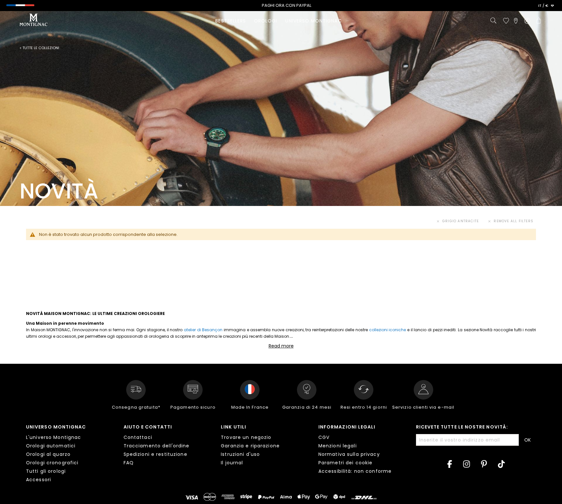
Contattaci (138, 437)
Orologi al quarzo (48, 454)
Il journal (232, 462)
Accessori (38, 479)
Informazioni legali (347, 427)
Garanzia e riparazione (250, 446)
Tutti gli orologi (46, 471)
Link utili (233, 427)
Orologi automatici (50, 446)
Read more (281, 346)
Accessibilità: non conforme (355, 471)
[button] (546, 5)
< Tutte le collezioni (39, 48)
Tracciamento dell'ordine (157, 446)
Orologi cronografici (52, 462)
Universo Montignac (56, 427)
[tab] (70, 454)
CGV (323, 437)
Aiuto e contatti (148, 427)
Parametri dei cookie (345, 462)
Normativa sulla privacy (349, 454)
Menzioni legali (337, 446)
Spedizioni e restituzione (155, 454)
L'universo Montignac (53, 437)
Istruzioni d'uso (240, 454)
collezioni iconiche (387, 330)
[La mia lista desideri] (506, 21)
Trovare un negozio (246, 437)
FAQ (129, 462)
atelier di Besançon (203, 330)
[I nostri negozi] (516, 21)
